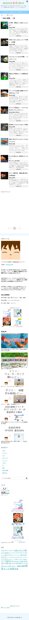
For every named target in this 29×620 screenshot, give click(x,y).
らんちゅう (11, 550)
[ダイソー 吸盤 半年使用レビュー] (14, 395)
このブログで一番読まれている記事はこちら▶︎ (14, 12)
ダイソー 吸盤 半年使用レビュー (10, 404)
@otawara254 (9, 264)
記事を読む (18, 35)
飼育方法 (17, 112)
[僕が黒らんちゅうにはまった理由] (4, 127)
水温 (12, 563)
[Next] (17, 228)
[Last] (20, 228)
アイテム (12, 160)
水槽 (6, 563)
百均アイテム (22, 563)
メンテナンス (6, 559)
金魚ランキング (4, 494)
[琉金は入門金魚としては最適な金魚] (4, 76)
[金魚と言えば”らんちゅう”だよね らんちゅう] (4, 141)
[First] (9, 228)
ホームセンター (18, 557)
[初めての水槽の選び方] (14, 360)
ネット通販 (20, 555)
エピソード (5, 458)
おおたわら (4, 550)
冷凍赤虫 (25, 559)
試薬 (8, 566)
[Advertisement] (14, 208)
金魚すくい (14, 566)
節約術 (5, 566)
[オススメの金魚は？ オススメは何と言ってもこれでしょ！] (4, 110)
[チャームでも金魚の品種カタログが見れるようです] (4, 93)
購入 (10, 566)
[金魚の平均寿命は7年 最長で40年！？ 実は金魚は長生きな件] (14, 432)
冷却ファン (3, 561)
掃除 (22, 561)
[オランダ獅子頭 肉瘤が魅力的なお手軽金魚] (4, 175)
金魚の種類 (12, 27)
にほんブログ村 (5, 490)
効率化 (8, 561)
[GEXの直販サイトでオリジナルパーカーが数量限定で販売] (14, 413)
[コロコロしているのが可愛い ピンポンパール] (4, 59)
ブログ (4, 463)
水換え (3, 563)
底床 (12, 561)
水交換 (25, 561)
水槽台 (9, 563)
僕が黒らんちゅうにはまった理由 (18, 124)
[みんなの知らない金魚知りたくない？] (4, 158)
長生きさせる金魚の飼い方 (16, 617)
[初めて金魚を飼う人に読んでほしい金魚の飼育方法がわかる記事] (14, 340)
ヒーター (8, 557)
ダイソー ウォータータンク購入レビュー (12, 386)
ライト (13, 559)
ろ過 (3, 450)
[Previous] (11, 228)
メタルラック (25, 557)
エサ (3, 455)
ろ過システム (18, 550)
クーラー (15, 555)
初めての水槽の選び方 (7, 368)
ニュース (4, 460)
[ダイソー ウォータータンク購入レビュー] (14, 377)
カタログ (10, 555)
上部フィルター (18, 559)
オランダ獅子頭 (4, 555)
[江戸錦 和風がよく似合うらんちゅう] (4, 25)
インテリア (13, 552)
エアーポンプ (20, 552)
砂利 (2, 566)
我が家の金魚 (18, 561)
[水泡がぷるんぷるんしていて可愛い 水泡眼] (4, 42)
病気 (3, 468)
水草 (15, 563)
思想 (14, 561)
